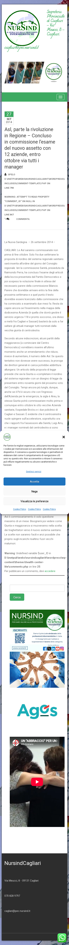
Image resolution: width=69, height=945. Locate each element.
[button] (63, 437)
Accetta (34, 481)
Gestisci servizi (33, 471)
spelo (11, 174)
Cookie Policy (19, 509)
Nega (34, 491)
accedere (50, 571)
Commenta (23, 219)
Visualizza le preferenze (34, 501)
